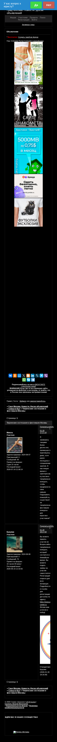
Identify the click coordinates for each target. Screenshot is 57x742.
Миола (10, 433)
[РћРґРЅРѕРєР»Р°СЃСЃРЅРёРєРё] (15, 375)
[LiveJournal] (37, 375)
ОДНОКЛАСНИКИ (28, 386)
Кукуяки (10, 532)
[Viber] (46, 375)
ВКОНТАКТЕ (40, 384)
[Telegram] (33, 380)
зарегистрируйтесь (37, 401)
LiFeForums (30, 702)
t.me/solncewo (38, 41)
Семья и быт (14, 409)
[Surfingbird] (41, 375)
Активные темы (28, 25)
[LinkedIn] (33, 375)
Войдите (23, 401)
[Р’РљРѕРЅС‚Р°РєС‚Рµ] (10, 375)
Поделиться (45, 427)
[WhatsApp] (24, 380)
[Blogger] (28, 375)
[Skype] (28, 380)
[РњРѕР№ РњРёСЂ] (19, 375)
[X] (24, 375)
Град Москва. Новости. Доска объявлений (28, 406)
